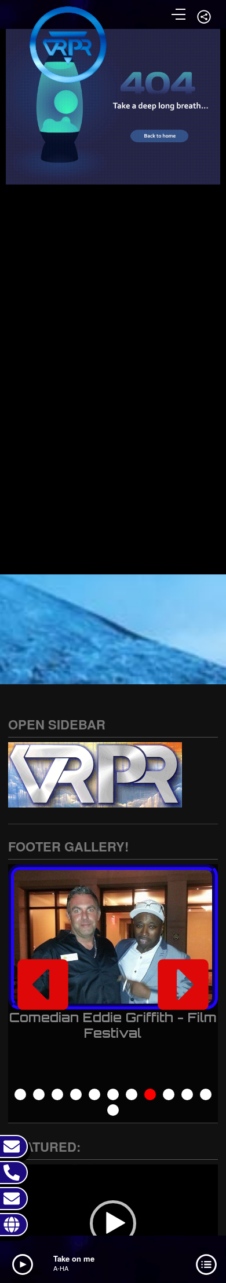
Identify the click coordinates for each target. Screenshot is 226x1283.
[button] (43, 984)
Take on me (73, 1258)
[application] (113, 1223)
